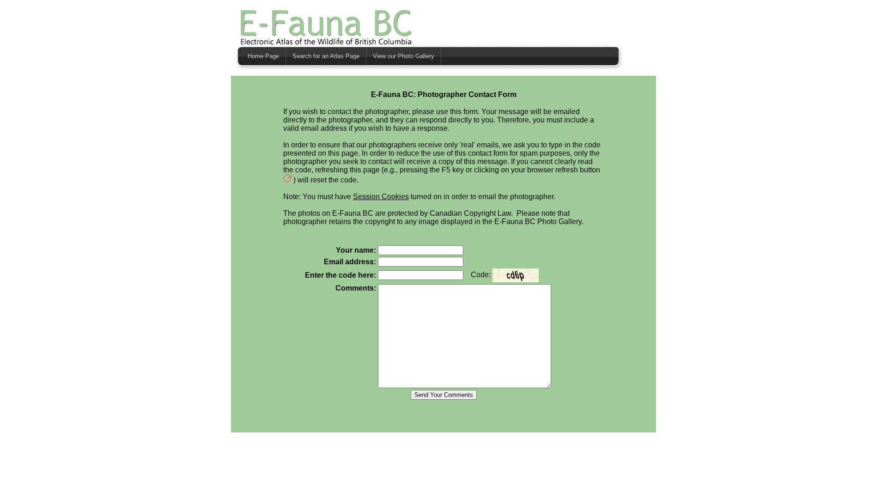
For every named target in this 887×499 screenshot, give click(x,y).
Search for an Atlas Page (325, 56)
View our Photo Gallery (403, 56)
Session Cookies (381, 197)
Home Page (263, 56)
